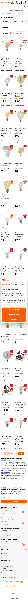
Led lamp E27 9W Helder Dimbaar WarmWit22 (20, 404)
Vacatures (14, 593)
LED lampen (15, 470)
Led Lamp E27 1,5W (19, 164)
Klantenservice (6, 524)
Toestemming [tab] (6, 284)
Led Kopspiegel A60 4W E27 (6, 335)
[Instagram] (6, 586)
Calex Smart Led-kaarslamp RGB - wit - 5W (20, 268)
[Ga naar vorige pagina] (7, 453)
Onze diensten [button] (5, 557)
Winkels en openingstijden (9, 513)
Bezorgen (3, 568)
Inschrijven (15, 501)
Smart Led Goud (6, 199)
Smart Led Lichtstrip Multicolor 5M (19, 370)
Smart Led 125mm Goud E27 (20, 129)
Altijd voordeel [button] (5, 549)
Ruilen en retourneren (8, 545)
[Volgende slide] (27, 22)
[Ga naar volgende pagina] (21, 453)
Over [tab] (23, 284)
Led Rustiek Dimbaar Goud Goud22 (19, 438)
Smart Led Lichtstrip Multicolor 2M (5, 404)
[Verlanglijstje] (2, 41)
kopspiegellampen (6, 473)
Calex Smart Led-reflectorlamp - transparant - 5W (20, 234)
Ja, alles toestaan (14, 309)
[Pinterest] (10, 586)
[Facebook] (14, 586)
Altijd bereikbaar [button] (5, 560)
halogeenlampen (5, 472)
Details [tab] (15, 284)
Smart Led (18, 199)
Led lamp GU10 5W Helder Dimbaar (6, 438)
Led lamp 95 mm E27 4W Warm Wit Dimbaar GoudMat (20, 95)
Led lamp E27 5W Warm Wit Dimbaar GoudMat (6, 131)
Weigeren (14, 319)
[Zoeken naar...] (25, 7)
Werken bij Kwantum (6, 575)
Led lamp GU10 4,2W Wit (6, 164)
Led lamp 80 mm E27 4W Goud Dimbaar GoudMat (6, 60)
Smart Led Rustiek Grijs (20, 335)
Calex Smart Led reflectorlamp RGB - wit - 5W (7, 268)
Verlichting (9, 13)
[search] (14, 7)
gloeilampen (6, 470)
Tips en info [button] (4, 553)
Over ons (14, 590)
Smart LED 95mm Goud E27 (6, 94)
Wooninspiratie (6, 535)
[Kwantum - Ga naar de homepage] (5, 2)
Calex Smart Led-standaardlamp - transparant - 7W (6, 234)
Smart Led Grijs (6, 368)
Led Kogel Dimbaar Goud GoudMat (19, 59)
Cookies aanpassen (13, 314)
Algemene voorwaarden (7, 572)
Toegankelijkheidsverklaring (8, 577)
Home (3, 13)
